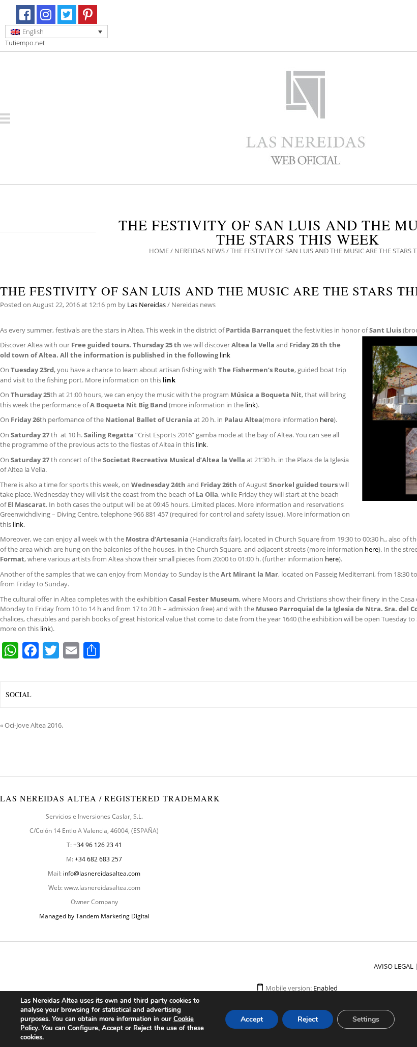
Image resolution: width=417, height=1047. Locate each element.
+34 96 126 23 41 (97, 845)
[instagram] (46, 14)
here (327, 419)
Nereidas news (199, 250)
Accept (252, 1019)
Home (159, 250)
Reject (307, 1019)
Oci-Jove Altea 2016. (34, 725)
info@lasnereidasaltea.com (101, 873)
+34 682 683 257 (98, 859)
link (225, 355)
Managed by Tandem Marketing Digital (94, 916)
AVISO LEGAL (393, 966)
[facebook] (25, 14)
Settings (365, 1019)
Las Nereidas (146, 304)
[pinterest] (87, 14)
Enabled (325, 988)
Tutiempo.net (25, 42)
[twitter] (66, 14)
